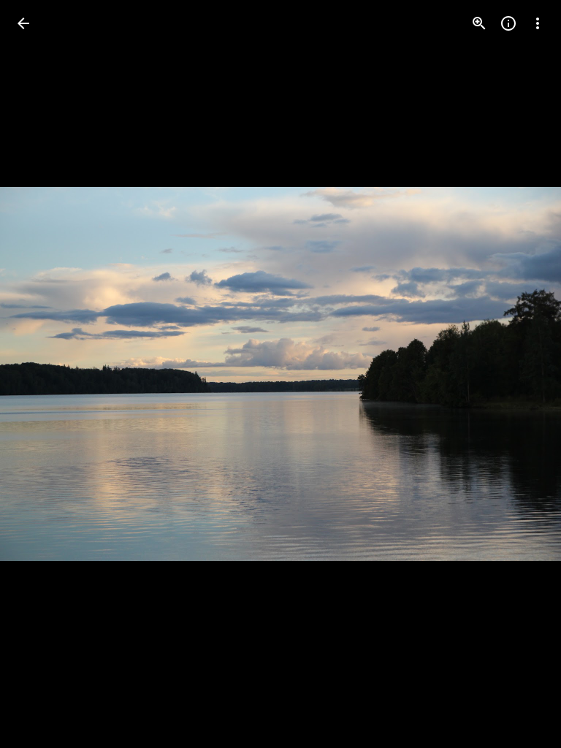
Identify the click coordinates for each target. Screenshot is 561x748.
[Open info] (508, 23)
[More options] (537, 23)
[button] (40, 374)
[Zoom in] (479, 23)
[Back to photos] (23, 23)
